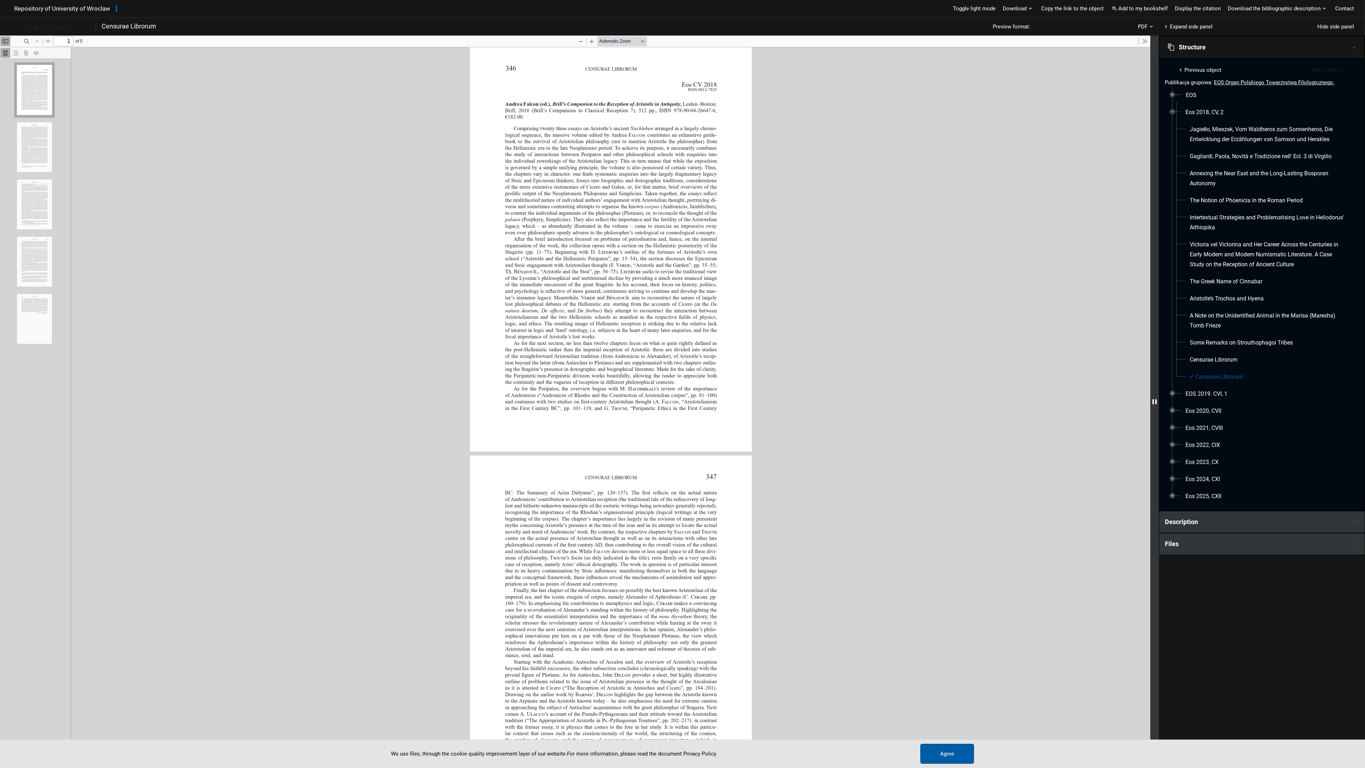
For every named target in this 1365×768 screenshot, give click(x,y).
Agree (947, 754)
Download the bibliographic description (1274, 8)
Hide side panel (1335, 26)
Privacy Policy (699, 754)
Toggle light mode (974, 8)
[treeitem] (1262, 95)
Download (1015, 8)
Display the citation (1198, 8)
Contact (1344, 8)
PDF (1142, 26)
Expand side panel (1191, 26)
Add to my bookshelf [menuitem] (1143, 8)
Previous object (1202, 70)
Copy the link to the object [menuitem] (1072, 8)
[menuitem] (1191, 95)
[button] (1262, 47)
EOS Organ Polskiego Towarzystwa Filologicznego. (1274, 82)
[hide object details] (1154, 402)
